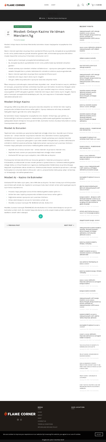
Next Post (68, 225)
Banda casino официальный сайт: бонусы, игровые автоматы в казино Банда (89, 168)
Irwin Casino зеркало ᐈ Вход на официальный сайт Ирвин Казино (91, 49)
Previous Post (14, 225)
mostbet (48, 89)
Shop (53, 5)
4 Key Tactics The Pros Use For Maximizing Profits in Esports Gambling (90, 386)
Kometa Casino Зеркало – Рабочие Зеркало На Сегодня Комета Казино (90, 336)
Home (46, 5)
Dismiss (98, 221)
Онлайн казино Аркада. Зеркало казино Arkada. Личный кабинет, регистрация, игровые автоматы (88, 94)
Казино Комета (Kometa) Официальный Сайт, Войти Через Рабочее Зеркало (89, 316)
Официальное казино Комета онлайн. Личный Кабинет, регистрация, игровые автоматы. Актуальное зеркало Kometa (90, 231)
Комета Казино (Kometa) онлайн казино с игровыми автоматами (90, 252)
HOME (40, 412)
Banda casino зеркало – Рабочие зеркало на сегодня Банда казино (90, 157)
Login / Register (78, 5)
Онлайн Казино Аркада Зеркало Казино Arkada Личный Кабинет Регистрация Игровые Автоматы (88, 117)
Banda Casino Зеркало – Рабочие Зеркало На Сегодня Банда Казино (90, 281)
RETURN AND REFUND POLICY (47, 427)
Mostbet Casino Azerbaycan (57, 18)
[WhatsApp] (41, 216)
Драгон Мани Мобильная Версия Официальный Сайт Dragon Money (90, 188)
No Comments (95, 42)
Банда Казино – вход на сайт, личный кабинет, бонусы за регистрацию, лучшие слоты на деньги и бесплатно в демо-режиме (90, 200)
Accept (99, 434)
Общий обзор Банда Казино (90, 220)
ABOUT (40, 415)
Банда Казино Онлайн (88, 291)
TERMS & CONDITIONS (45, 424)
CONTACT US (42, 421)
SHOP (40, 418)
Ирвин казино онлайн (88, 58)
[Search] (83, 4)
